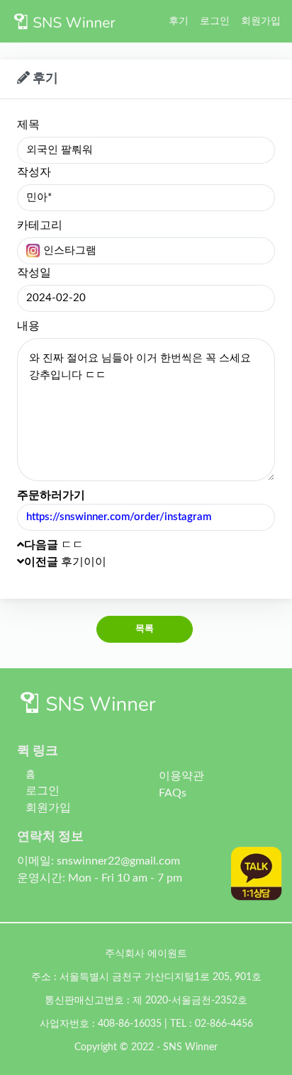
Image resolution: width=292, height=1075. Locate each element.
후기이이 (65, 562)
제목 (28, 124)
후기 (179, 21)
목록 (145, 629)
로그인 (215, 21)
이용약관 (181, 776)
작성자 (34, 172)
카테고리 (39, 225)
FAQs (172, 793)
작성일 (34, 272)
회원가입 (261, 21)
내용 (28, 326)
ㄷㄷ (54, 545)
